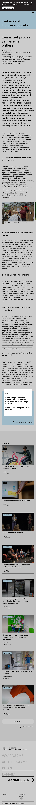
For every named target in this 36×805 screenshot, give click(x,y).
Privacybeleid (27, 4)
